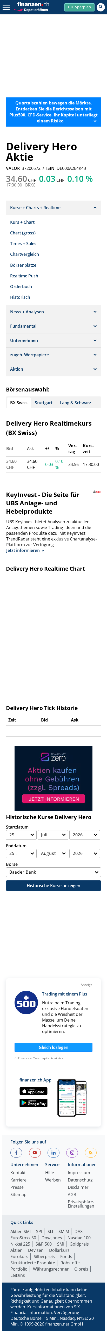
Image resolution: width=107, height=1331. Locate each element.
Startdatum (17, 827)
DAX (79, 1231)
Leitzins (17, 1275)
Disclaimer (78, 1187)
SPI (39, 1231)
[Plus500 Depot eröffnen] (30, 9)
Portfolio (19, 1269)
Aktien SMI (20, 1231)
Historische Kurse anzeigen (53, 885)
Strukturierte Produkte (32, 1263)
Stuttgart (43, 403)
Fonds (66, 1256)
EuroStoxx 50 (23, 1238)
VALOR (13, 168)
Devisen (36, 1250)
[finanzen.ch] (33, 4)
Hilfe (49, 1173)
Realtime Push (24, 276)
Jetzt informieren (23, 550)
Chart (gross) (23, 233)
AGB (72, 1194)
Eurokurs (19, 1256)
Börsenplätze (23, 265)
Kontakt (18, 1173)
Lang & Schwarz (75, 403)
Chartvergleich (24, 254)
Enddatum (16, 846)
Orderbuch (21, 286)
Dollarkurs (59, 1250)
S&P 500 (44, 1244)
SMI (60, 1244)
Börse (12, 864)
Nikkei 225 (20, 1244)
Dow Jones (52, 1238)
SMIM (63, 1231)
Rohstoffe (70, 1263)
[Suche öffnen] (101, 7)
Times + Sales (23, 243)
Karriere (18, 1180)
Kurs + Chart (22, 222)
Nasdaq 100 (79, 1238)
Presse (17, 1187)
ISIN (50, 168)
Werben (53, 1180)
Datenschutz (80, 1180)
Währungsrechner (51, 1269)
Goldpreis (79, 1244)
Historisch (20, 297)
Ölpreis (81, 1269)
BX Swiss (19, 403)
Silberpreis (44, 1256)
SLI (50, 1231)
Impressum (79, 1173)
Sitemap (18, 1194)
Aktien (16, 1250)
